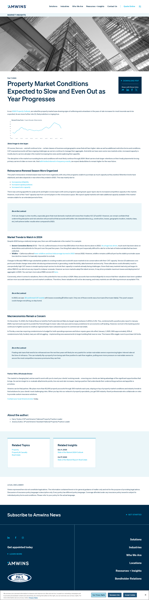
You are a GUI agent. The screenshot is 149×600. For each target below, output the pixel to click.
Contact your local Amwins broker (20, 399)
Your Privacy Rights (98, 595)
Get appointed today (20, 547)
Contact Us (112, 6)
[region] (74, 595)
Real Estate (16, 455)
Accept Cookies (130, 595)
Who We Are (77, 6)
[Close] (145, 594)
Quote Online (129, 6)
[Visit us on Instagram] (25, 537)
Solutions (53, 6)
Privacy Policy (33, 598)
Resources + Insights (95, 6)
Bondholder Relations (128, 578)
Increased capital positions (22, 184)
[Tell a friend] (123, 90)
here (56, 272)
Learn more (16, 554)
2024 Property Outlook (21, 111)
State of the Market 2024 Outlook (70, 452)
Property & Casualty (19, 452)
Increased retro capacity (21, 187)
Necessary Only (115, 595)
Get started (135, 514)
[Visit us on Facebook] (18, 537)
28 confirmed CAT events (34, 298)
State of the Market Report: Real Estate (72, 460)
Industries (65, 6)
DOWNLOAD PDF (131, 80)
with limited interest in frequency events (55, 161)
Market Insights (16, 15)
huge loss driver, (111, 246)
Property (15, 450)
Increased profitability (20, 182)
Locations (135, 563)
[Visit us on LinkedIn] (11, 537)
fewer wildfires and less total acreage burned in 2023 (54, 253)
